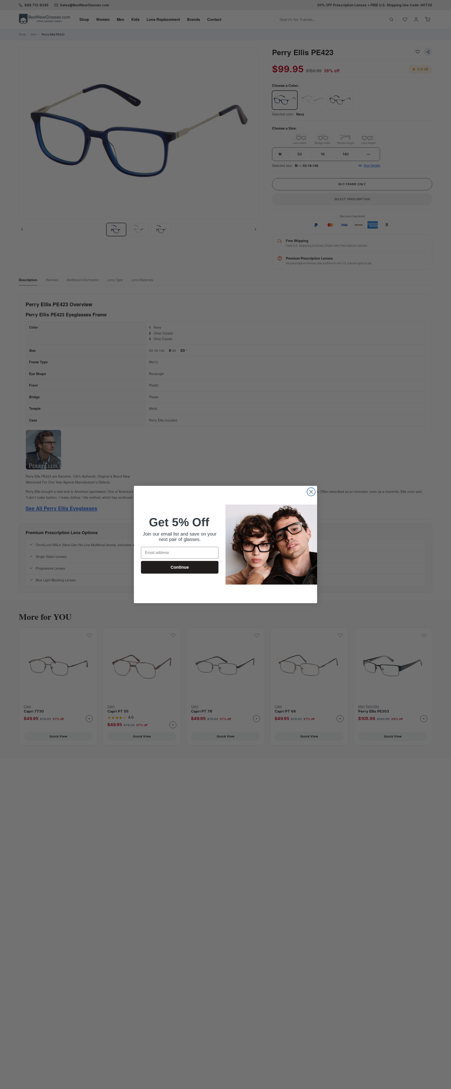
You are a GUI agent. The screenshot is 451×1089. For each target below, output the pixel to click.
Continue (180, 567)
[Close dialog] (311, 492)
